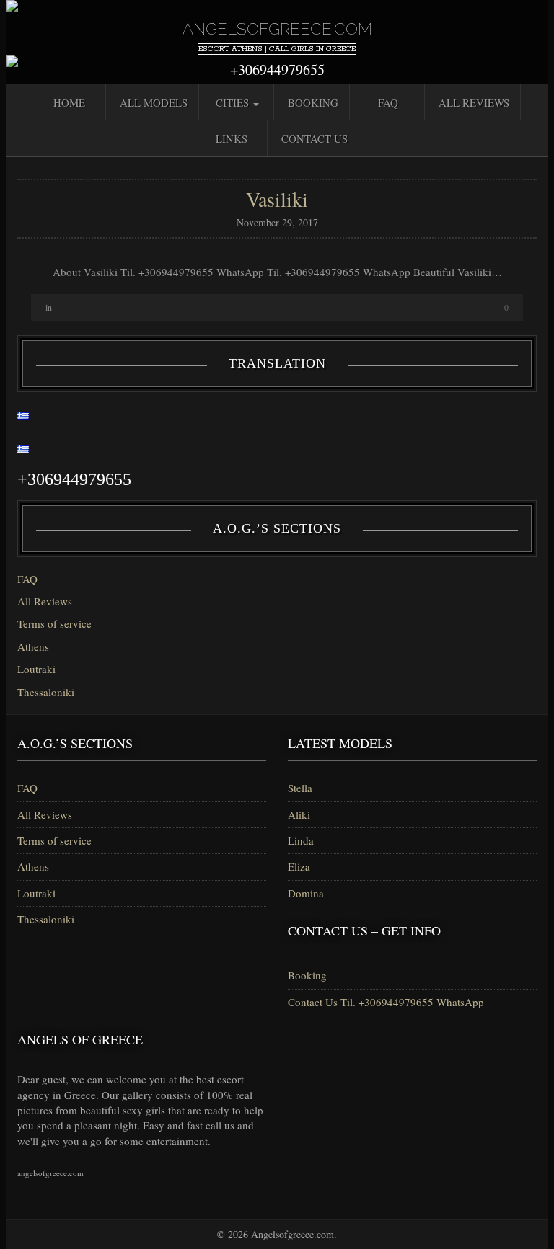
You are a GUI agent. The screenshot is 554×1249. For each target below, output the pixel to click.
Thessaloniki (45, 692)
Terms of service (54, 623)
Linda (301, 840)
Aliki (299, 814)
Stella (300, 788)
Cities (234, 102)
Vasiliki (277, 199)
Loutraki (36, 669)
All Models (154, 102)
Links (231, 138)
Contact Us (314, 138)
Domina (306, 893)
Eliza (299, 866)
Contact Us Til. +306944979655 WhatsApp (386, 1002)
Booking (313, 102)
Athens (33, 646)
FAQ (388, 102)
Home (69, 102)
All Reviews (474, 102)
